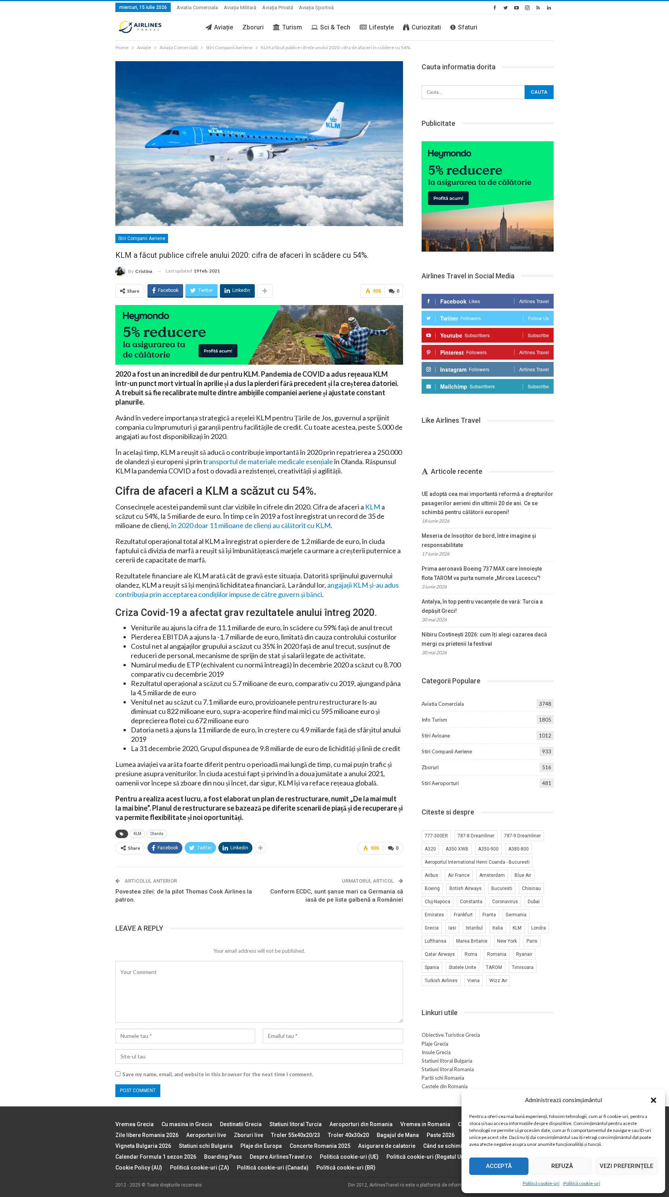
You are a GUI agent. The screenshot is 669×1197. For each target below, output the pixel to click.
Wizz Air (498, 980)
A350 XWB (457, 849)
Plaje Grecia (435, 1044)
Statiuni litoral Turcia (295, 1124)
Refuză (562, 1166)
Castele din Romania (445, 1086)
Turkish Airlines (441, 980)
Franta (489, 914)
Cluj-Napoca (437, 901)
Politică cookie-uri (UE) (349, 1157)
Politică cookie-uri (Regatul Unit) (427, 1157)
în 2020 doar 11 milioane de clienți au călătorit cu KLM (251, 525)
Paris (532, 941)
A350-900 (488, 849)
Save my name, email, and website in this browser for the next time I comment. (217, 1074)
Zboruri (253, 27)
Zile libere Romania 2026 (146, 1135)
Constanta (471, 901)
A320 (430, 849)
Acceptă (499, 1166)
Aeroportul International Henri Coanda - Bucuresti (477, 862)
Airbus (431, 875)
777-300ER (436, 836)
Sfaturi (467, 27)
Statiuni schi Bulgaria (206, 1146)
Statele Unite (462, 967)
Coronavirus (505, 901)
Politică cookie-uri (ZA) (199, 1167)
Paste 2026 (441, 1135)
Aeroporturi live (206, 1135)
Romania (496, 954)
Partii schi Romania (443, 1078)
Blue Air (523, 875)
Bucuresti (501, 888)
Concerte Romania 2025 (320, 1146)
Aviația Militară (240, 7)
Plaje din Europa (261, 1146)
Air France (459, 875)
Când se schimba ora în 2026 (459, 1146)
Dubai (534, 901)
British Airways (465, 888)
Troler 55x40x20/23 (295, 1135)
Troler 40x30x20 (348, 1135)
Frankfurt (463, 914)
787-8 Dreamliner (476, 836)
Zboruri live (248, 1135)
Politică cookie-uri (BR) (346, 1167)
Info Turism (434, 720)
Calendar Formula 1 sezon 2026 (155, 1157)
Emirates (434, 914)
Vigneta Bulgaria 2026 (143, 1146)
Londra (538, 928)
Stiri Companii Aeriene (141, 238)
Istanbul (474, 928)
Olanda (156, 834)
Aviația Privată (277, 7)
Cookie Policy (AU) (138, 1167)
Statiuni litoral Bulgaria (447, 1061)
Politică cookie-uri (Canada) (273, 1167)
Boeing (432, 888)
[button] (653, 1100)
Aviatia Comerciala (197, 7)
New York (507, 941)
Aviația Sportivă (316, 7)
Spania (432, 967)
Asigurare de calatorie (386, 1146)
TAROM (494, 967)
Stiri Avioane (436, 735)
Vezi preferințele (626, 1166)
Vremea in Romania (425, 1124)
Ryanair (524, 954)
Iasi (452, 928)
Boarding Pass (223, 1157)
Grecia (432, 928)
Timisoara (522, 967)
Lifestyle (381, 27)
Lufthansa (435, 941)
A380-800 (518, 849)
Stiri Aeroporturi (440, 783)
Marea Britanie (471, 941)
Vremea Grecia (134, 1124)
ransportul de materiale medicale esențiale (269, 461)
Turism (292, 27)
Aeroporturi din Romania (361, 1124)
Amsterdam (492, 875)
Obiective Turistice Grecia (451, 1035)
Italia (497, 928)
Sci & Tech (335, 27)
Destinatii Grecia (241, 1124)
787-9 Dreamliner (522, 836)
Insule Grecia (436, 1052)
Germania (516, 914)
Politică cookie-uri (541, 1183)
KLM (372, 506)
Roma (471, 954)
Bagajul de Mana (398, 1135)
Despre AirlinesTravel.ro (281, 1157)
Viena (473, 980)
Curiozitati (426, 27)
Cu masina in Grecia (186, 1124)
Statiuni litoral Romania (448, 1069)
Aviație (223, 27)
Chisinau (531, 888)
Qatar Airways (440, 954)
